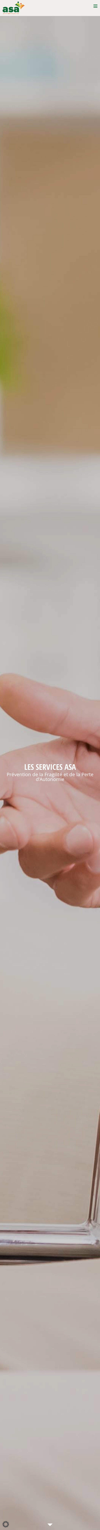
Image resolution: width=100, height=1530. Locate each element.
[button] (5, 1524)
